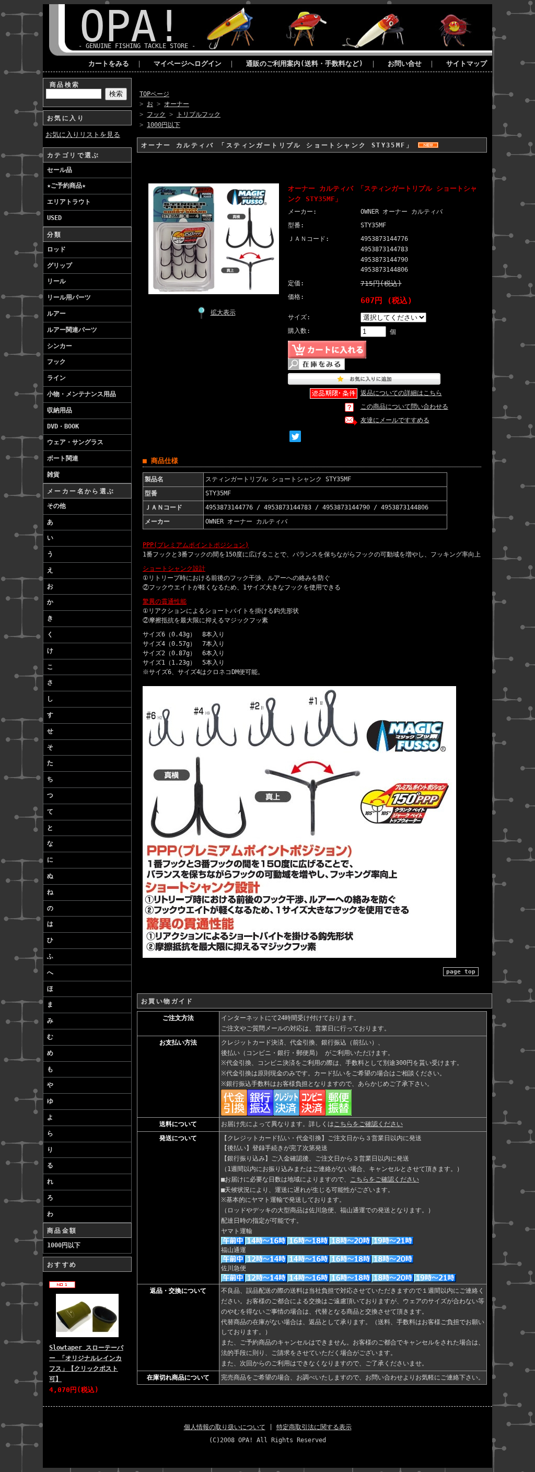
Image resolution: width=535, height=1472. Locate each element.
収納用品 (59, 410)
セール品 (59, 169)
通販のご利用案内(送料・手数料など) (304, 63)
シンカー (59, 346)
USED (54, 218)
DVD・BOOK (63, 426)
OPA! (130, 26)
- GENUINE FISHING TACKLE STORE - (136, 46)
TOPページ (154, 94)
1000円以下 (63, 1245)
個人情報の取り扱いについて (224, 1427)
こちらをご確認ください (368, 1124)
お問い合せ (405, 63)
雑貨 (53, 474)
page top (460, 971)
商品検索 (65, 84)
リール (56, 281)
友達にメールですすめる (394, 420)
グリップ (59, 265)
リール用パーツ (69, 297)
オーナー (176, 104)
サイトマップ (466, 63)
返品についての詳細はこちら (401, 393)
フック (56, 361)
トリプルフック (198, 114)
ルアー (56, 313)
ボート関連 (62, 458)
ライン (56, 377)
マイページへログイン (188, 63)
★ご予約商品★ (66, 185)
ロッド (56, 249)
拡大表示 (223, 312)
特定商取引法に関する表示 (314, 1427)
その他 (56, 505)
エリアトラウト (69, 201)
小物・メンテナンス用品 (81, 394)
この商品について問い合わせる (404, 406)
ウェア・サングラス (75, 442)
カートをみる (108, 63)
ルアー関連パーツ (72, 329)
